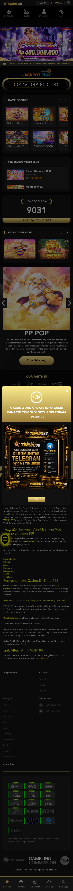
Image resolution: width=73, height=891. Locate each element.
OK (36, 499)
